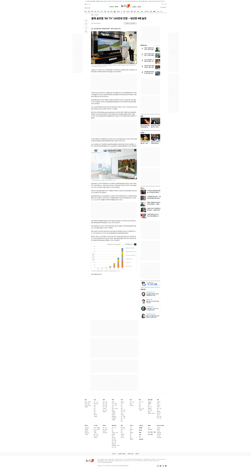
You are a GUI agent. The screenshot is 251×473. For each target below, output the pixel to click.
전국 (122, 399)
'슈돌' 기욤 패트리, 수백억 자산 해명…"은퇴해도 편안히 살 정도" (149, 61)
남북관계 (140, 410)
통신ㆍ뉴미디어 (97, 429)
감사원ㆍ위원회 (88, 405)
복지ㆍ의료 (105, 427)
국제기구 (113, 414)
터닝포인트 (159, 434)
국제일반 (113, 419)
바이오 (104, 425)
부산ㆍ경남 (123, 418)
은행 (149, 405)
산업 (92, 15)
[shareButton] (86, 20)
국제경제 (113, 411)
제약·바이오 (105, 429)
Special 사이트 (160, 425)
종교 (112, 431)
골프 (131, 437)
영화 (121, 431)
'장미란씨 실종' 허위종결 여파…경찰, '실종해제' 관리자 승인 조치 (149, 67)
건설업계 (86, 434)
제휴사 (149, 425)
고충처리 (137, 453)
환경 (94, 410)
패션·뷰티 (159, 413)
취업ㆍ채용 (159, 418)
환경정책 (104, 411)
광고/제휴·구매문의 (122, 453)
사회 (95, 399)
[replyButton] (86, 23)
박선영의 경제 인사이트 (150, 314)
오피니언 (143, 289)
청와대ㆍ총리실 (88, 402)
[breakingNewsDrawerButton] (87, 4)
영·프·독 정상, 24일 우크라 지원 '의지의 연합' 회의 (136, 1)
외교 (131, 399)
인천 (121, 406)
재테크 (149, 411)
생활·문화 (114, 425)
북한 (140, 399)
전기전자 (158, 405)
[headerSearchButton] (89, 4)
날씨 (94, 411)
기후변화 (113, 413)
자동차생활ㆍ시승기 (115, 445)
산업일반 (158, 402)
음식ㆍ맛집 (114, 447)
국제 (113, 399)
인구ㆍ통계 (105, 406)
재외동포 (131, 405)
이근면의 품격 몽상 (149, 306)
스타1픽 (158, 431)
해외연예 (122, 434)
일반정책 (86, 429)
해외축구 (131, 432)
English (134, 7)
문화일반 (113, 434)
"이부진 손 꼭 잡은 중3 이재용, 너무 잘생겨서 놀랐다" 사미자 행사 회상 (153, 192)
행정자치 (122, 402)
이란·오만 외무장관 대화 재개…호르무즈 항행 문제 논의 (113, 1)
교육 (94, 405)
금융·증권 (150, 399)
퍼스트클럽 (159, 437)
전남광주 (122, 414)
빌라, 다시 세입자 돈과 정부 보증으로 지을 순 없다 (152, 316)
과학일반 (95, 437)
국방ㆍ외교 (132, 402)
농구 (131, 435)
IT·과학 (95, 425)
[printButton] (86, 31)
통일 (131, 403)
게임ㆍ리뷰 (96, 435)
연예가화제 (123, 427)
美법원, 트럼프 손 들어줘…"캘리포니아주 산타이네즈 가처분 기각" (87, 1)
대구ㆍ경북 (123, 416)
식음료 (158, 414)
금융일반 (149, 402)
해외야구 (131, 429)
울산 (121, 419)
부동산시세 (87, 432)
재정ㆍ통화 (105, 403)
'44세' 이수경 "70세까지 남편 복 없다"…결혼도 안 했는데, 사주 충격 (153, 210)
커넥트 (162, 4)
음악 (121, 432)
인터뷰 (122, 435)
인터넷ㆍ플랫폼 (97, 427)
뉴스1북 (158, 435)
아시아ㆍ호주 (114, 405)
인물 (94, 413)
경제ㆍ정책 (105, 402)
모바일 (95, 431)
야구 (131, 427)
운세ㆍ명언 (114, 440)
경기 (121, 405)
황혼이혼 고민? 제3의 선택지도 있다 (152, 302)
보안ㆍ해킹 (96, 434)
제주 (121, 421)
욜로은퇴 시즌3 (149, 299)
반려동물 (113, 444)
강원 (121, 408)
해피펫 (116, 6)
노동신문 (139, 7)
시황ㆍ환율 (150, 410)
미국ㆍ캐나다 (114, 403)
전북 (121, 413)
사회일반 (95, 416)
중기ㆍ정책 (159, 408)
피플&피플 (114, 416)
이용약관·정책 (130, 453)
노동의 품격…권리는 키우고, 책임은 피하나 (152, 309)
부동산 (86, 425)
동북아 (113, 402)
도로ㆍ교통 (114, 442)
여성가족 (95, 414)
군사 (140, 403)
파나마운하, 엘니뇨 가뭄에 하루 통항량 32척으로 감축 (160, 1)
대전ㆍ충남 (123, 411)
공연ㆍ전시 (114, 427)
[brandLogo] (125, 6)
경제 (104, 399)
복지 (94, 406)
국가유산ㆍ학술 (115, 432)
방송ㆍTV (123, 429)
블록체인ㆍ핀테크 (151, 413)
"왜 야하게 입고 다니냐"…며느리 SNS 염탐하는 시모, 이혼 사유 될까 (153, 216)
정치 (86, 399)
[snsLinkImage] (158, 465)
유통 (158, 410)
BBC (149, 427)
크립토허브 (111, 6)
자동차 (158, 406)
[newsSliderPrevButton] (155, 45)
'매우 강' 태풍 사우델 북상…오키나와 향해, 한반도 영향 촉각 (149, 55)
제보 (166, 4)
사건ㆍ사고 (96, 402)
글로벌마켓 (150, 429)
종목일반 (131, 439)
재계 (158, 403)
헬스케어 (104, 431)
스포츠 (142, 132)
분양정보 (86, 431)
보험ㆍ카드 (150, 406)
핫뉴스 (142, 188)
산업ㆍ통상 (105, 405)
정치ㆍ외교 (141, 402)
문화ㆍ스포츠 (141, 408)
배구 (131, 434)
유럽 (112, 406)
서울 (121, 403)
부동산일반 (87, 427)
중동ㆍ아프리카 (115, 408)
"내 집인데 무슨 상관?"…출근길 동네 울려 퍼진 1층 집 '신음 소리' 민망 (154, 198)
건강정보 (113, 437)
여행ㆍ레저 (114, 439)
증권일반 (149, 408)
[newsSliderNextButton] (159, 45)
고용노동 (104, 408)
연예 (142, 116)
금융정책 (149, 403)
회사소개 (114, 453)
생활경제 (158, 411)
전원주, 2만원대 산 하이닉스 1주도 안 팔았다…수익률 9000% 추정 (153, 204)
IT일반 (95, 432)
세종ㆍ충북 (123, 410)
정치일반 (86, 406)
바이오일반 (105, 432)
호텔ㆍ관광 (159, 416)
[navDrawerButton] (85, 4)
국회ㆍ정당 (87, 403)
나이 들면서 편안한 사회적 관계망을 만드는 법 (152, 294)
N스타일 (122, 437)
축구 (131, 431)
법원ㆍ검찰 (96, 403)
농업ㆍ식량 (105, 410)
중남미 (113, 410)
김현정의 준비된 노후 (150, 292)
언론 (112, 435)
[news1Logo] (89, 460)
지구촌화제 (114, 418)
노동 (94, 408)
